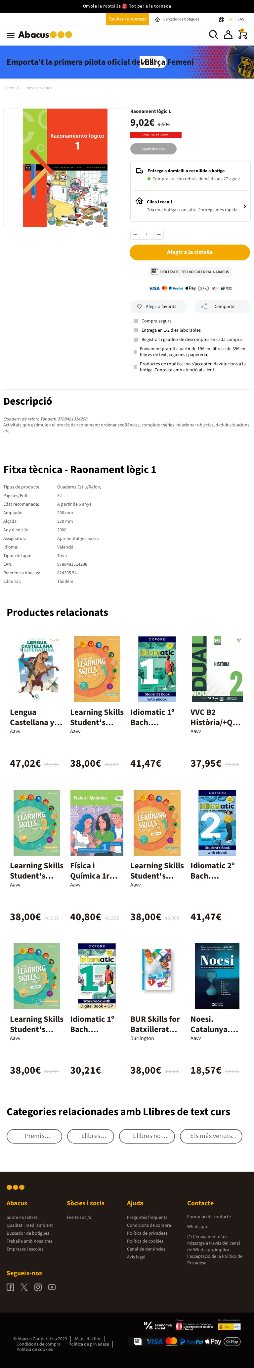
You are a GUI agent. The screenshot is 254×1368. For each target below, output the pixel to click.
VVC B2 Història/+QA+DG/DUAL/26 (215, 722)
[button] (228, 35)
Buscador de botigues (28, 1233)
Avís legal (136, 1257)
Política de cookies (145, 1241)
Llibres (9, 88)
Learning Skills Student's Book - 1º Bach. (97, 727)
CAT (231, 19)
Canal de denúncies (146, 1249)
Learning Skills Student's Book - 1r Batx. (157, 876)
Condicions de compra (149, 1225)
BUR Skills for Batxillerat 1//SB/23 (155, 1029)
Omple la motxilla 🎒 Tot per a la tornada (127, 6)
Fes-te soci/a (79, 1217)
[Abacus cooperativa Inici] (47, 39)
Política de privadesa (147, 1233)
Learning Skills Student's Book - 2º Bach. (37, 881)
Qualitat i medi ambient (30, 1225)
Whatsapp (197, 1226)
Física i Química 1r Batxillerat (89, 876)
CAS (240, 19)
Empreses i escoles (25, 1249)
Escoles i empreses (127, 19)
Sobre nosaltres (22, 1217)
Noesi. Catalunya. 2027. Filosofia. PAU (215, 1034)
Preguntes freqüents (147, 1217)
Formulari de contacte (209, 1217)
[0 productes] (242, 37)
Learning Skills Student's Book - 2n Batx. (37, 1034)
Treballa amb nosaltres (29, 1241)
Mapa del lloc (88, 1339)
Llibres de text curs (36, 88)
